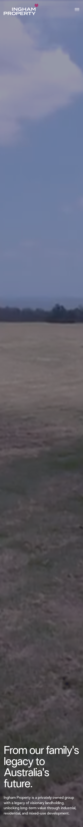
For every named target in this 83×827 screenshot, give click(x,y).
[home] (21, 9)
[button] (77, 9)
